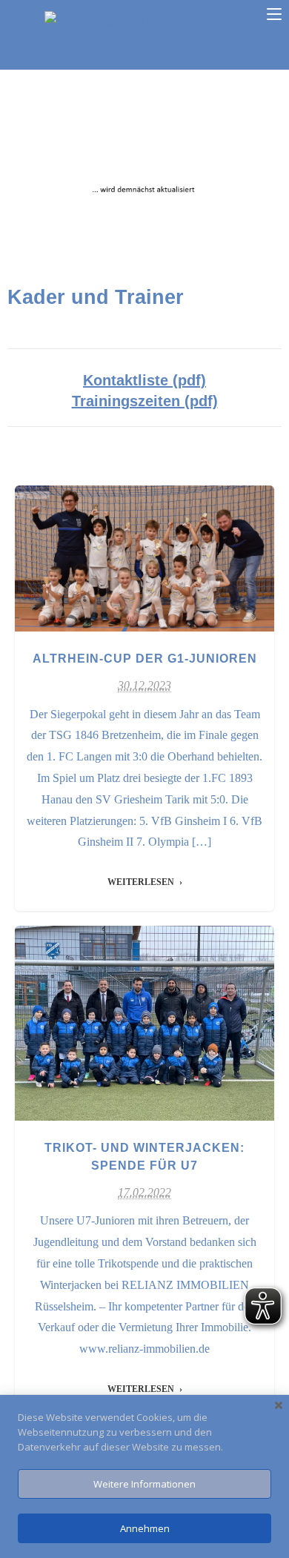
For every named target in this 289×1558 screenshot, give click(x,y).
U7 (162, 574)
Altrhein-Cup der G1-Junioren (145, 550)
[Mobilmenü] (274, 14)
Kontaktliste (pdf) (144, 380)
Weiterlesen (140, 882)
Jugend (135, 574)
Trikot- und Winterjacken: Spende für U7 (144, 1014)
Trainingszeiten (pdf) (145, 401)
